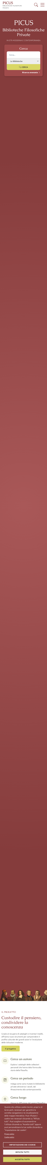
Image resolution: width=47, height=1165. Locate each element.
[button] (36, 5)
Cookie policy (9, 1137)
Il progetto (10, 1048)
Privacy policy (9, 1134)
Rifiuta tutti (22, 1152)
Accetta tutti (22, 1159)
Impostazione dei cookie (22, 1145)
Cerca (24, 67)
